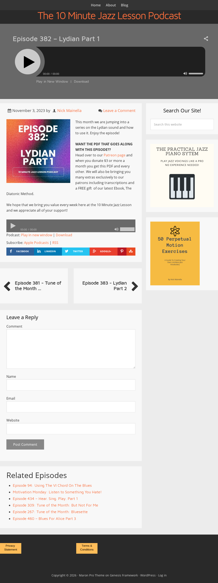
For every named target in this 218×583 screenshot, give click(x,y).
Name (11, 376)
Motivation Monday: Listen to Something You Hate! (57, 492)
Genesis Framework (124, 575)
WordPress (148, 575)
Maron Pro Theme (92, 575)
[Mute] (185, 73)
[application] (109, 72)
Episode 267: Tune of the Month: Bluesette (50, 511)
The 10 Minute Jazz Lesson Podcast (109, 15)
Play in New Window (52, 81)
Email (10, 398)
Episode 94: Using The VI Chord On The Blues (52, 485)
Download (81, 81)
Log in (162, 575)
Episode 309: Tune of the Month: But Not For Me (55, 505)
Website (12, 420)
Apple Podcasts (36, 242)
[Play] (27, 61)
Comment (14, 326)
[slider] (196, 73)
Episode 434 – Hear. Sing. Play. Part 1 (45, 498)
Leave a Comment (119, 110)
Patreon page (114, 155)
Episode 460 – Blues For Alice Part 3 (44, 518)
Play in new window (36, 235)
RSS (55, 242)
